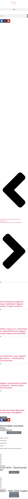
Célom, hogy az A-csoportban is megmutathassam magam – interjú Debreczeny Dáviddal (13, 331)
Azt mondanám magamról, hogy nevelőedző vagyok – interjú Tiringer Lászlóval (12, 304)
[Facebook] (1, 21)
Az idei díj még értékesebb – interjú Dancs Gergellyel (12, 411)
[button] (14, 9)
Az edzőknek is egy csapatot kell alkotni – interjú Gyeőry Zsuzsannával (13, 358)
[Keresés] (27, 16)
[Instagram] (5, 21)
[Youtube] (8, 21)
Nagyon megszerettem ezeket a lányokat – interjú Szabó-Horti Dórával (13, 385)
